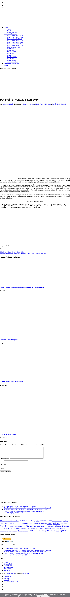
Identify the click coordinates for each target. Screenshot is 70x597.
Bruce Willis (10, 523)
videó (57, 531)
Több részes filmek (12, 62)
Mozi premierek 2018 (13, 47)
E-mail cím (3, 464)
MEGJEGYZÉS (5, 458)
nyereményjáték (18, 528)
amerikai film (26, 520)
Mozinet (6, 528)
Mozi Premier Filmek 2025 (15, 35)
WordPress (26, 573)
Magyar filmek (8, 564)
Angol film (36, 521)
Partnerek (6, 580)
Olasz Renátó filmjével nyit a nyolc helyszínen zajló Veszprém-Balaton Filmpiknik (27, 508)
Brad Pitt (5, 523)
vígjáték (62, 531)
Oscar (9, 29)
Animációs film (46, 521)
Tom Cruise (25, 531)
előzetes (56, 523)
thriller (20, 531)
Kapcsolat (6, 578)
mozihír (1, 528)
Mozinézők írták (12, 32)
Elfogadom (40, 596)
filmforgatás (64, 523)
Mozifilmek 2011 (12, 58)
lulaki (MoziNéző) (8, 104)
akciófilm (15, 521)
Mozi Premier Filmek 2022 (15, 40)
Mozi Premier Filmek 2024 (15, 37)
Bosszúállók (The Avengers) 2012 (10, 339)
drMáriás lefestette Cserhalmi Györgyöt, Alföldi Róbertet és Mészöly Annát (25, 509)
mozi (67, 526)
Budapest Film (16, 523)
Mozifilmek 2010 (12, 60)
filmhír (3, 526)
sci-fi (10, 531)
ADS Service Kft (6, 521)
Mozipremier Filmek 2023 (14, 39)
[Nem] (49, 596)
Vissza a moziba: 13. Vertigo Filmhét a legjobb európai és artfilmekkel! (24, 511)
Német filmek (7, 568)
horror (38, 526)
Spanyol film (14, 531)
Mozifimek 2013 (12, 55)
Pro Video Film (61, 528)
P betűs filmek (56, 104)
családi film (32, 523)
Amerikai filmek (8, 567)
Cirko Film (25, 524)
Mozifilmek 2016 (12, 50)
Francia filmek (8, 565)
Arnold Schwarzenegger (57, 521)
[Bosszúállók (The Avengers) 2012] (15, 336)
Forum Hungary (13, 526)
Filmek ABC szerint (45, 104)
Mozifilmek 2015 (12, 52)
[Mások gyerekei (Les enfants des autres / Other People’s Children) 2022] (20, 283)
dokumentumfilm (41, 524)
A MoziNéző (7, 576)
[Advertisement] (35, 83)
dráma (49, 523)
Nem (46, 596)
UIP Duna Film (34, 531)
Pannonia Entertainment (45, 528)
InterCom (45, 526)
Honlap (2, 468)
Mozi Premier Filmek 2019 (15, 45)
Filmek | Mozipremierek (10, 34)
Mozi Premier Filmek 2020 (15, 44)
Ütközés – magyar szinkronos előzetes (11, 381)
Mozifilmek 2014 (12, 53)
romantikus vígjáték (4, 531)
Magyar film (60, 526)
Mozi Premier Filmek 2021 (15, 42)
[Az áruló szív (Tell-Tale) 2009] (15, 430)
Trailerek (63, 104)
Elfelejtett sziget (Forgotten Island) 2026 (15, 512)
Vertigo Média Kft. (48, 531)
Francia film (24, 526)
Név (2, 461)
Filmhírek (6, 27)
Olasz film (32, 528)
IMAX (9, 30)
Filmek (6, 65)
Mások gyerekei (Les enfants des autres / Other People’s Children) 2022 (22, 287)
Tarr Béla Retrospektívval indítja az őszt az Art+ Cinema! (20, 506)
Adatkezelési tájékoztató (11, 581)
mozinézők (11, 528)
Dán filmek (7, 570)
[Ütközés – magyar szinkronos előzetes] (29, 378)
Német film (26, 528)
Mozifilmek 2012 (12, 57)
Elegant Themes (10, 573)
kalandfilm (51, 526)
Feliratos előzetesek (28, 104)
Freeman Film (33, 526)
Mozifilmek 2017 (12, 48)
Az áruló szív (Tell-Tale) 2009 (9, 434)
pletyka (53, 528)
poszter (56, 528)
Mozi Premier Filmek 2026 (11, 63)
